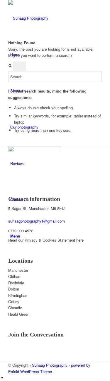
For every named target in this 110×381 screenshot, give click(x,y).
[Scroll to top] (2, 377)
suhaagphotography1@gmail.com (36, 221)
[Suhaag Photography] (52, 18)
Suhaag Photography (49, 365)
